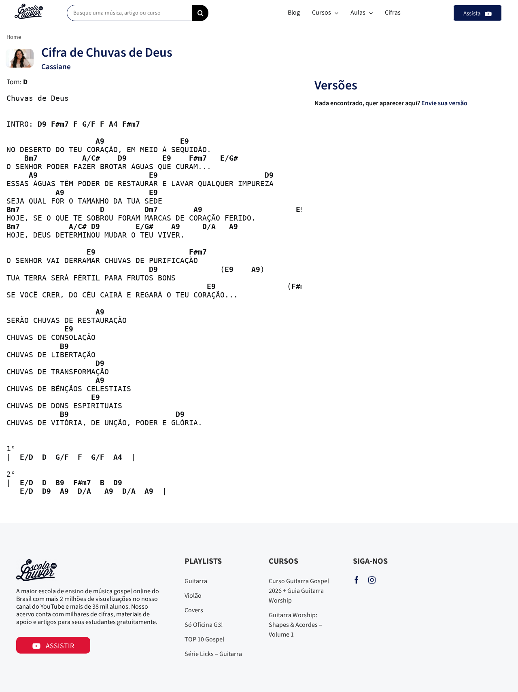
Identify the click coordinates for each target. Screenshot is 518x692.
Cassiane (56, 66)
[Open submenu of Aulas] (369, 13)
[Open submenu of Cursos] (334, 13)
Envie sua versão (445, 103)
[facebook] (356, 580)
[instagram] (372, 580)
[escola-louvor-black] (29, 6)
